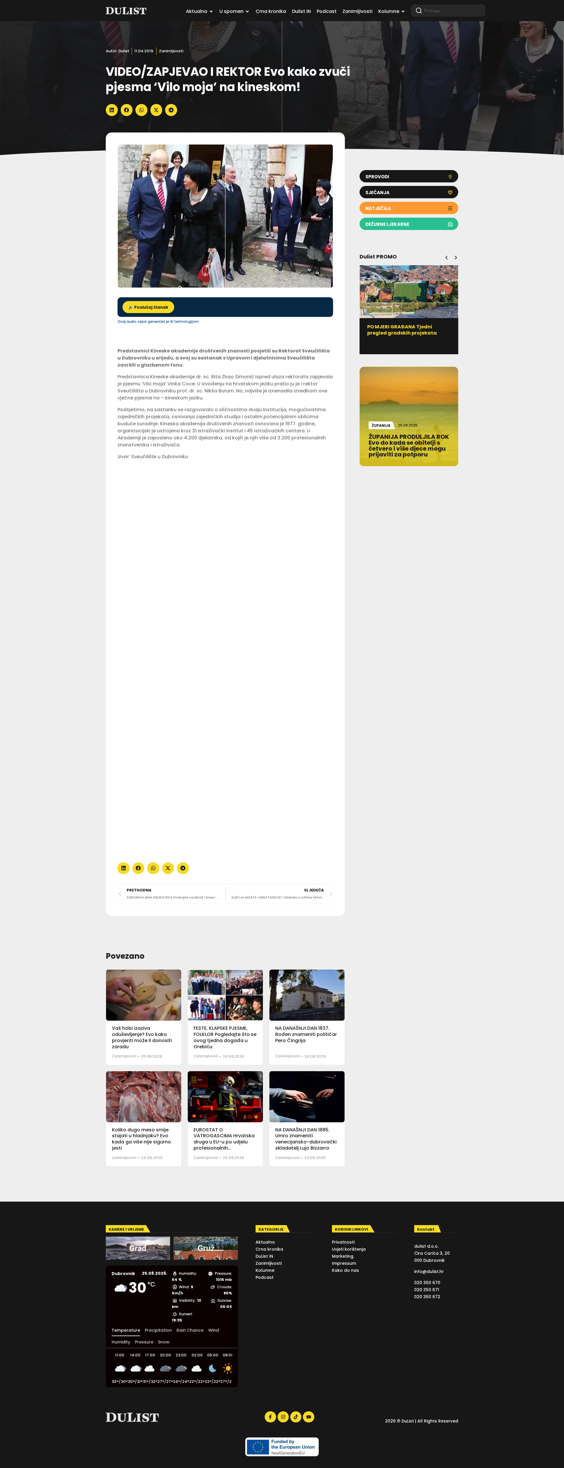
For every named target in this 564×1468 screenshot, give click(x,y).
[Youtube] (308, 1416)
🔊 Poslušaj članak (148, 307)
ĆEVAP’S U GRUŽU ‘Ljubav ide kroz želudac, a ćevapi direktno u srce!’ (408, 332)
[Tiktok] (295, 1416)
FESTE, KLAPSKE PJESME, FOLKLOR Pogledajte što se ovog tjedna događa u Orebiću (225, 1037)
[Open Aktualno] (211, 11)
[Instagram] (283, 1416)
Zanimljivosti (171, 51)
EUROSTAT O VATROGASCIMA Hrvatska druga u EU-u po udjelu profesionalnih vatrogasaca (224, 1142)
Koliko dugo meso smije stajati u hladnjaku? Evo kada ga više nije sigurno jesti (141, 1138)
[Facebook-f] (270, 1416)
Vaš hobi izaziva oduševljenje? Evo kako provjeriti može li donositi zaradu (142, 1037)
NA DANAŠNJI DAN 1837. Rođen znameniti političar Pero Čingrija (306, 1034)
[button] (112, 110)
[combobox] (448, 10)
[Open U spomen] (247, 11)
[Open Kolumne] (403, 11)
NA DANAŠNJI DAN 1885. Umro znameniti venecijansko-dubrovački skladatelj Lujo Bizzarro (306, 1138)
